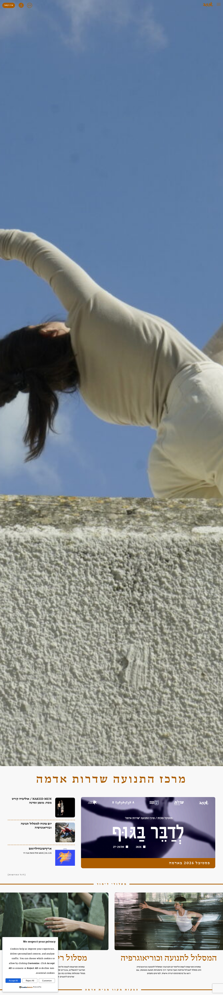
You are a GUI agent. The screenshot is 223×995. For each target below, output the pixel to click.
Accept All (13, 981)
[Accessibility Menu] (21, 5)
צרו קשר (8, 5)
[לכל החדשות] (16, 874)
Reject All (30, 981)
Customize (47, 981)
